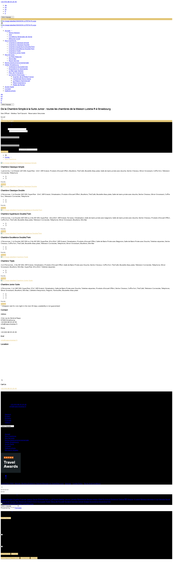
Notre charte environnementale (17, 63)
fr (5, 11)
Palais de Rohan (19, 85)
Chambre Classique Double (19, 45)
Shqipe (86, 502)
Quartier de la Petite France (23, 77)
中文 (109, 502)
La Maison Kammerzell (21, 81)
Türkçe (12, 502)
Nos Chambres (11, 41)
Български (106, 499)
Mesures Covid (14, 39)
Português (41, 502)
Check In (4, 129)
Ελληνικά (41, 499)
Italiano (7, 422)
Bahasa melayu (92, 499)
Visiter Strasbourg (12, 65)
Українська (23, 502)
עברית (156, 499)
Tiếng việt (54, 502)
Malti (100, 499)
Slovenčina (103, 502)
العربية (51, 499)
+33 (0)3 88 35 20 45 (9, 2)
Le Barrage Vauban (16, 71)
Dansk (35, 499)
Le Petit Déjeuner (15, 57)
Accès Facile (9, 87)
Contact (8, 89)
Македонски (81, 499)
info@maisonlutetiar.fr (9, 340)
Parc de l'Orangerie (16, 73)
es (6, 9)
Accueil (8, 31)
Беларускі (114, 499)
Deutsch (8, 414)
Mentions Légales (11, 450)
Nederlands (5, 502)
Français (8, 420)
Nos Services (10, 55)
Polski (48, 502)
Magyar (130, 499)
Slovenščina (93, 502)
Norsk (167, 499)
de (6, 5)
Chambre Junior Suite (17, 53)
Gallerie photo (10, 91)
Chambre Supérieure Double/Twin (22, 47)
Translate (18, 508)
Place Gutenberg (19, 83)
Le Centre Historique (17, 75)
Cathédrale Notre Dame (22, 79)
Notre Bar (12, 59)
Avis (10, 35)
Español (8, 418)
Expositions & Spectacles (18, 69)
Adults (3, 133)
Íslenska (162, 499)
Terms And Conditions (92, 484)
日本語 (29, 502)
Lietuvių (67, 499)
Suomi (56, 499)
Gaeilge (61, 499)
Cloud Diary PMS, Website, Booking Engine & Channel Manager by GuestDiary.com (32, 484)
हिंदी (126, 499)
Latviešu (74, 499)
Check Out (5, 131)
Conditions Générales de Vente (20, 37)
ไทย (17, 502)
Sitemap (68, 484)
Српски (80, 502)
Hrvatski (137, 499)
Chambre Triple (15, 51)
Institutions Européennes (18, 67)
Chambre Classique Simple (19, 43)
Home (7, 157)
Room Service (14, 61)
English (7, 416)
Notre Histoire (14, 33)
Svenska (74, 502)
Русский (61, 502)
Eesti (46, 499)
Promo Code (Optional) (9, 150)
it (5, 13)
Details (3, 184)
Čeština (121, 499)
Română (68, 502)
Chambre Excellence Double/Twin (21, 49)
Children (4, 141)
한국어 (34, 502)
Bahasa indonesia (147, 499)
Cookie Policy (77, 484)
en (6, 7)
